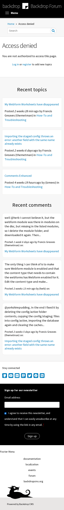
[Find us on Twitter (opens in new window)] (29, 375)
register (26, 64)
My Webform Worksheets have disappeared (32, 104)
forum (32, 475)
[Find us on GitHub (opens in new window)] (5, 375)
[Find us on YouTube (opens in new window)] (11, 375)
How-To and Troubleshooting (24, 187)
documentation (32, 458)
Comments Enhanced (18, 175)
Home (10, 24)
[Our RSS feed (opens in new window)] (42, 375)
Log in (15, 64)
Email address (12, 397)
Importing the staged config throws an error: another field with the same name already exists (30, 139)
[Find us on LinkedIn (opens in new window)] (17, 375)
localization (32, 464)
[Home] (25, 6)
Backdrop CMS (26, 504)
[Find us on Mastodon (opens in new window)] (23, 375)
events (32, 470)
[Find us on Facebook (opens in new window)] (36, 375)
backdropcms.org (33, 481)
